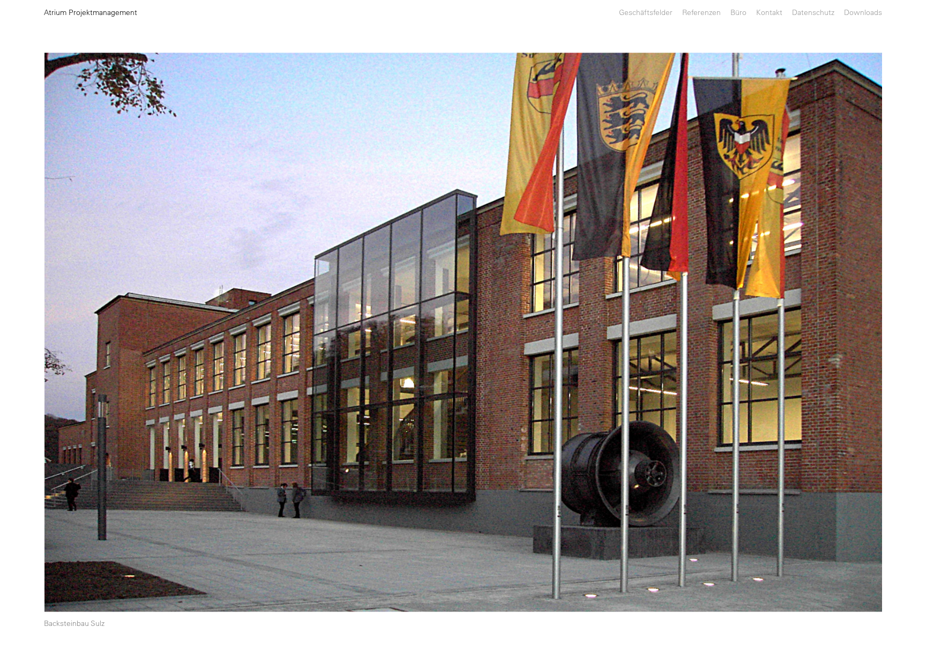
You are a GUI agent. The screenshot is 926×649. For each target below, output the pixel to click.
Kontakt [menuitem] (769, 12)
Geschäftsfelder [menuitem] (646, 12)
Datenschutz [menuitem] (813, 12)
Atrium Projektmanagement (90, 12)
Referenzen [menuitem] (701, 12)
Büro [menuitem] (738, 12)
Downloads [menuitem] (863, 12)
